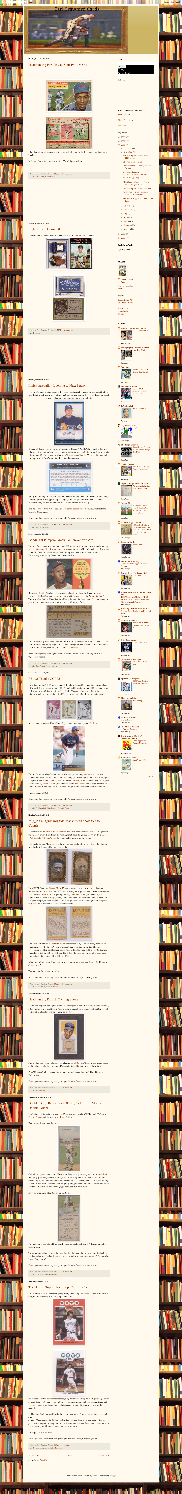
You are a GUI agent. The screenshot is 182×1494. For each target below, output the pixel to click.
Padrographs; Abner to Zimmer (135, 347)
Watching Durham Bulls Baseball (135, 608)
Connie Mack (55, 888)
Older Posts (104, 1455)
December (128, 148)
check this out (49, 783)
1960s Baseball (127, 405)
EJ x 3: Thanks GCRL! (44, 678)
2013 (123, 137)
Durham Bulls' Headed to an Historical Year (136, 612)
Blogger (113, 1475)
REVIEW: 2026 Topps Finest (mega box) (141, 467)
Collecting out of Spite (141, 642)
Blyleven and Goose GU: (45, 229)
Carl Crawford (41, 808)
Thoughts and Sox (129, 698)
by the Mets (86, 774)
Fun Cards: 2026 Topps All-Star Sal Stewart (134, 564)
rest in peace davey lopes (140, 662)
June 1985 (137, 575)
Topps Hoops (138, 544)
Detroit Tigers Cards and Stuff (134, 572)
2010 (123, 233)
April (126, 217)
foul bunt (125, 367)
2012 (123, 141)
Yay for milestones (140, 427)
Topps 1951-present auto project (123, 311)
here (76, 687)
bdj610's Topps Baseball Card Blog (136, 483)
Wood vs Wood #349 (141, 330)
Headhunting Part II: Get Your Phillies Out (57, 64)
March (126, 221)
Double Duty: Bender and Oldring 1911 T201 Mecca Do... (136, 193)
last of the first (96, 596)
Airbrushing (40, 1448)
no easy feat (73, 647)
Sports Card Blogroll (130, 678)
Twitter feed (80, 783)
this (87, 452)
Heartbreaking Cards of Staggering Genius (131, 737)
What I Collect (124, 114)
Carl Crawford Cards (127, 281)
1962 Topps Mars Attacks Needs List (140, 741)
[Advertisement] (69, 201)
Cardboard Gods (128, 717)
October (127, 205)
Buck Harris (47, 894)
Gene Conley (40, 666)
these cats (78, 546)
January (127, 229)
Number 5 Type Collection (54, 831)
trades (38, 333)
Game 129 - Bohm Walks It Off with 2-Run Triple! (140, 391)
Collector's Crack (128, 639)
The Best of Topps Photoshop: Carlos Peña (57, 1287)
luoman (96, 1475)
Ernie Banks (40, 176)
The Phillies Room (129, 386)
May (126, 213)
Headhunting (49, 176)
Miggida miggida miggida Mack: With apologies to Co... (136, 183)
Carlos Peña (49, 1448)
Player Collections (125, 120)
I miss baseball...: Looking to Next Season (57, 385)
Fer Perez (94, 723)
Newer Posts (34, 1455)
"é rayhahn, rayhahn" (130, 726)
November (128, 152)
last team (61, 549)
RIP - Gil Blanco (139, 408)
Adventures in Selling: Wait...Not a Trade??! (141, 487)
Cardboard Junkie (129, 620)
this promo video (76, 508)
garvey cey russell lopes (131, 659)
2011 (123, 144)
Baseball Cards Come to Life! (133, 328)
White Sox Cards (128, 757)
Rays (47, 527)
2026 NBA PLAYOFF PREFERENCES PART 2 (142, 625)
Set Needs (122, 125)
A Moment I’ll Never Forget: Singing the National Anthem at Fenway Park (141, 509)
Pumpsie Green (35, 546)
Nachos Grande (127, 464)
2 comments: (67, 174)
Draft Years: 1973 (139, 760)
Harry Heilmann (58, 943)
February (127, 225)
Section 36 (125, 503)
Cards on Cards (128, 541)
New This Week (139, 350)
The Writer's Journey (130, 561)
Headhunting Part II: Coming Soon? (53, 999)
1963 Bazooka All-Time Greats (42, 837)
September (128, 209)
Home (69, 1455)
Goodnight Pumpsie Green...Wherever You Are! (61, 539)
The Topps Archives (129, 444)
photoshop (58, 1448)
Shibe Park (102, 1174)
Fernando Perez (63, 808)
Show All (151, 776)
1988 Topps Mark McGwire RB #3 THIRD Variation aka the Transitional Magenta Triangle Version (135, 599)
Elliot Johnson (51, 808)
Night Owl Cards (128, 425)
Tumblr (37, 786)
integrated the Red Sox (43, 549)
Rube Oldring (66, 1117)
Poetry (77, 780)
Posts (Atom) (45, 1460)
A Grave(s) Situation (129, 729)
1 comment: (67, 1445)
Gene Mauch (76, 894)
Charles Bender (35, 1117)
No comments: (68, 330)
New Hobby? (138, 700)
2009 (123, 237)
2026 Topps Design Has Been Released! (140, 682)
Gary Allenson (126, 719)
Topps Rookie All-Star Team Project (125, 301)
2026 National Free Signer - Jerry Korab (140, 370)
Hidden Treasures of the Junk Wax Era (136, 593)
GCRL (76, 1062)
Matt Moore (40, 527)
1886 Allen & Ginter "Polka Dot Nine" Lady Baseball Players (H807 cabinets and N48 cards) (142, 530)
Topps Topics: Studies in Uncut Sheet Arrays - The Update (142, 449)
